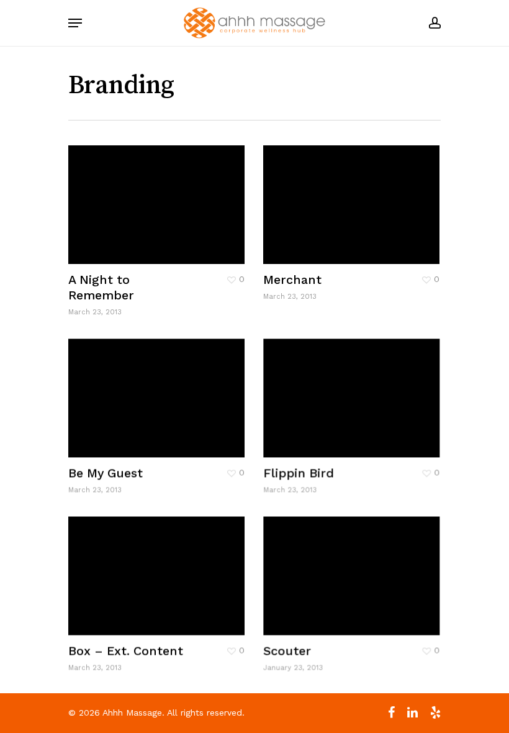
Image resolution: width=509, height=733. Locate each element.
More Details (159, 195)
